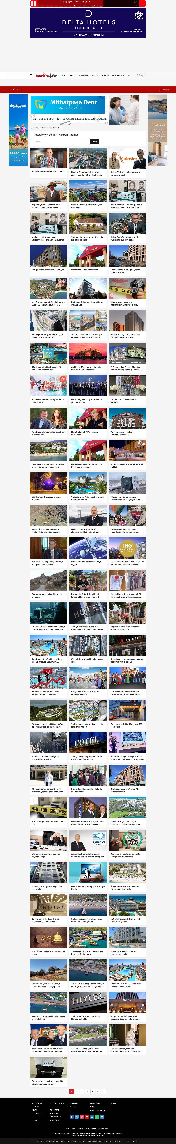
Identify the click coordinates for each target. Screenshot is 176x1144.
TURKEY (72, 75)
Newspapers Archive (97, 1110)
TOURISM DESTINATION (100, 75)
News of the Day (96, 1103)
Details (127, 1141)
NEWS (64, 75)
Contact (80, 1129)
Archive (92, 1107)
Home (32, 128)
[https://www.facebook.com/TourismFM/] (71, 1117)
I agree (135, 1141)
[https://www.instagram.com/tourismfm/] (82, 1117)
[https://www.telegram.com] (102, 1117)
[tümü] (129, 75)
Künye (73, 1129)
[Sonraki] (104, 1091)
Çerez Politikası (90, 1129)
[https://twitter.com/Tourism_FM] (77, 1117)
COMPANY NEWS (118, 75)
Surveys (113, 1103)
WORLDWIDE (83, 75)
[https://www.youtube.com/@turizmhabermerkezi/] (87, 1117)
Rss (67, 1129)
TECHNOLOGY (37, 1113)
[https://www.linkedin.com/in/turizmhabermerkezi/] (92, 1117)
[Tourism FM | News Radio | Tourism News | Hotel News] (46, 75)
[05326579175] (97, 1117)
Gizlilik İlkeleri (103, 1129)
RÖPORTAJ (54, 1110)
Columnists (165, 90)
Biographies (74, 1107)
